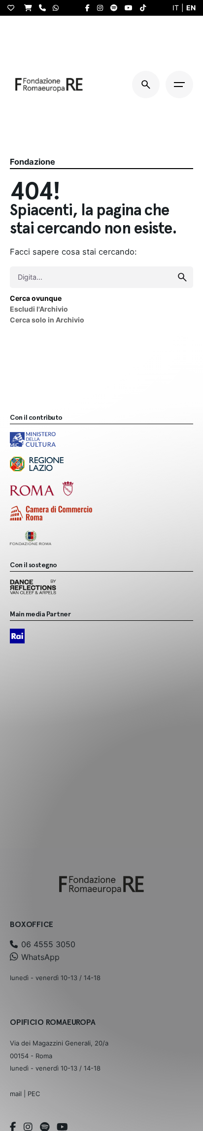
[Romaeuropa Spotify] (116, 7)
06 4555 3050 (47, 944)
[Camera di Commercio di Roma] (51, 513)
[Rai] (17, 636)
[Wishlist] (13, 7)
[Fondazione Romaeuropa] (49, 84)
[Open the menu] (179, 84)
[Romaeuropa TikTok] (145, 7)
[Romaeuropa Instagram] (102, 7)
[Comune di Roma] (41, 488)
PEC (34, 1094)
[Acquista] (30, 7)
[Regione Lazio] (37, 464)
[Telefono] (45, 7)
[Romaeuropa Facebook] (90, 7)
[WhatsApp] (58, 7)
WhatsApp (39, 957)
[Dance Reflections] (33, 587)
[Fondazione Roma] (30, 537)
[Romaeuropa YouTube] (131, 7)
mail (16, 1094)
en (191, 7)
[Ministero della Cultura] (33, 439)
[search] (182, 277)
